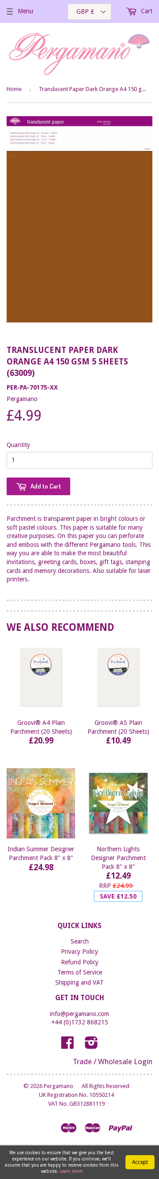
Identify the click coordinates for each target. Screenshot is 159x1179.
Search (80, 941)
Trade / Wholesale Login (112, 1061)
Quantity (18, 444)
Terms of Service (79, 972)
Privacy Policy (79, 951)
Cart (145, 11)
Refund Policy (79, 962)
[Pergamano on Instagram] (91, 1045)
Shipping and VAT (79, 982)
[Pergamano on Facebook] (67, 1045)
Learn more (71, 1171)
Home (14, 89)
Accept (140, 1162)
